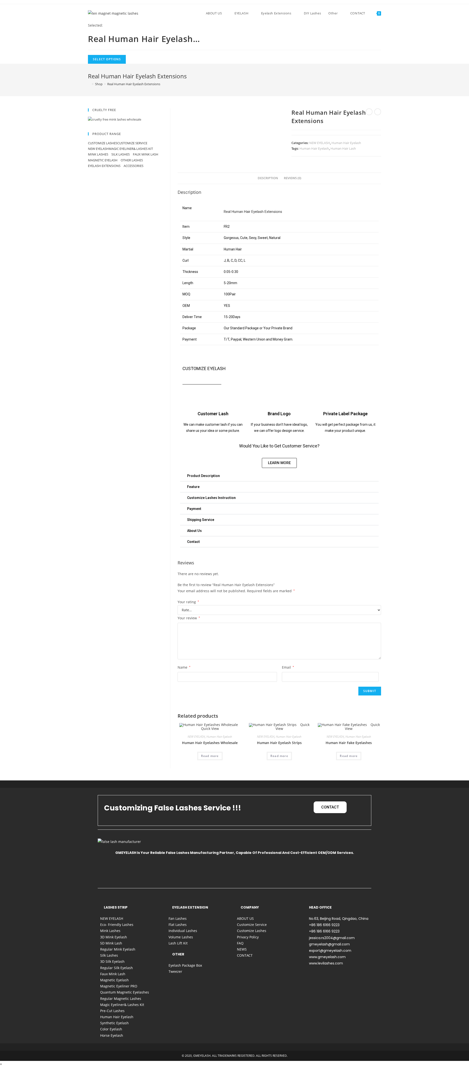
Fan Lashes (178, 918)
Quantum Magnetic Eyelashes (124, 992)
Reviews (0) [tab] (292, 178)
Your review (189, 618)
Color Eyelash (111, 1029)
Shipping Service (200, 520)
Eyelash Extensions (104, 166)
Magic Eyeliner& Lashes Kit (131, 148)
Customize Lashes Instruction (211, 498)
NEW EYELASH (319, 143)
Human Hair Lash (343, 148)
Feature (193, 487)
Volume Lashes (181, 937)
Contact (193, 542)
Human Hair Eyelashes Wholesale (210, 742)
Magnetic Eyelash (103, 160)
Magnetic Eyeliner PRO (118, 986)
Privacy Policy (248, 937)
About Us (194, 531)
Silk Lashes (120, 154)
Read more (210, 756)
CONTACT (245, 955)
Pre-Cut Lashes (112, 1010)
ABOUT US (245, 918)
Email (288, 667)
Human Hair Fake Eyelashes (349, 742)
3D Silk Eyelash (112, 961)
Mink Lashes (98, 154)
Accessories (134, 166)
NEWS (242, 949)
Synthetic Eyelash (114, 1023)
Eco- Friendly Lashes (116, 924)
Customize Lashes (102, 143)
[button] (279, 475)
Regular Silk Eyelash (116, 967)
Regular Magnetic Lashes (120, 998)
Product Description (203, 476)
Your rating (188, 602)
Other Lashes (132, 160)
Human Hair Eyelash (346, 143)
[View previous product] (369, 111)
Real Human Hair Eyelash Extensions (133, 84)
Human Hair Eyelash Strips (279, 742)
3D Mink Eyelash (113, 937)
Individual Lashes (183, 930)
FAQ (240, 943)
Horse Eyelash (111, 1035)
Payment (194, 509)
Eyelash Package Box (185, 965)
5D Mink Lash (111, 943)
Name (184, 667)
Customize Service (132, 143)
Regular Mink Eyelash (117, 949)
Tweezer (175, 971)
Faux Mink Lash (145, 154)
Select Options (107, 59)
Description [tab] (268, 178)
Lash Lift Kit (178, 943)
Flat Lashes (178, 924)
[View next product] (377, 111)
